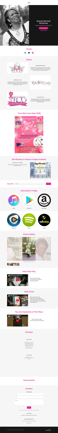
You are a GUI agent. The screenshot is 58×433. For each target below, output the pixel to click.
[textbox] (29, 184)
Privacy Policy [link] (31, 410)
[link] (29, 2)
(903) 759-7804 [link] (43, 30)
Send (29, 407)
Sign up (48, 183)
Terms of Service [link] (36, 410)
